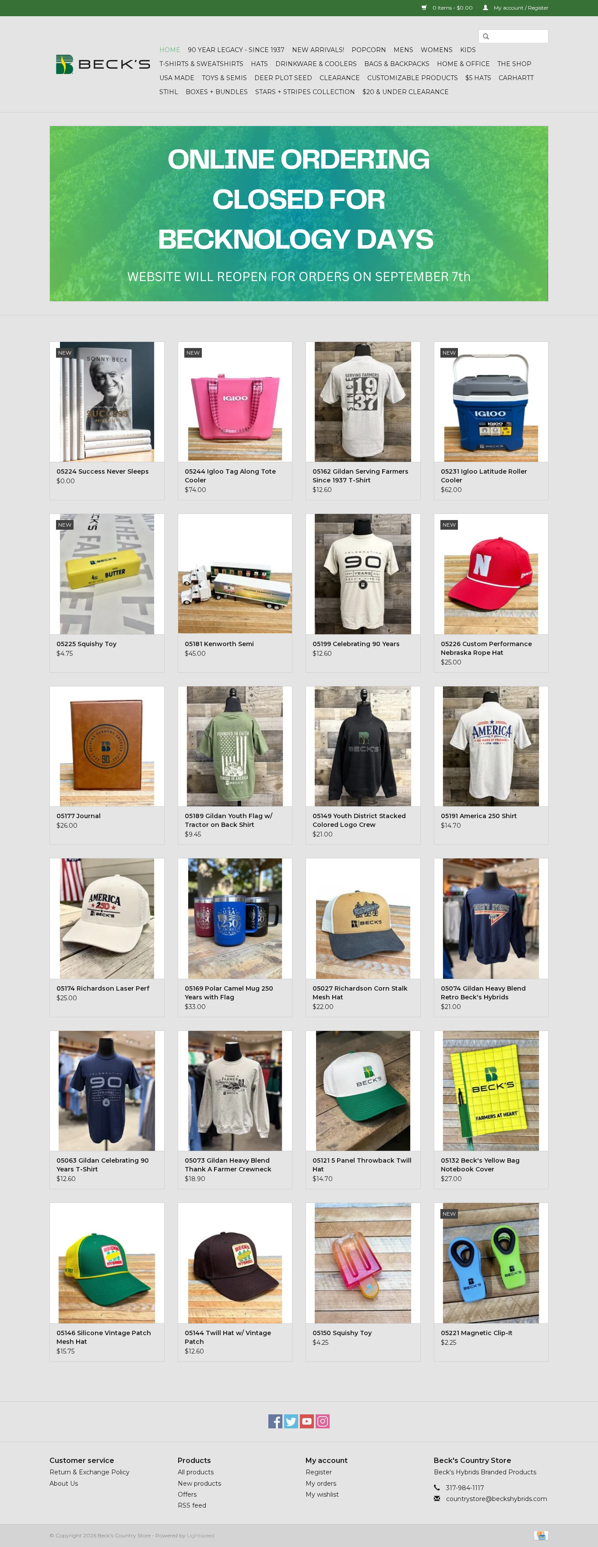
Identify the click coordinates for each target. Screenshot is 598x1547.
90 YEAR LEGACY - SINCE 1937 (236, 50)
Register (319, 1472)
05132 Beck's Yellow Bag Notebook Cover (480, 1165)
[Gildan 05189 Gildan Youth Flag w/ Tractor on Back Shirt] (235, 746)
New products (199, 1483)
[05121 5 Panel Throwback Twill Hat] (363, 1090)
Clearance (340, 78)
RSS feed (192, 1505)
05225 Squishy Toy (86, 644)
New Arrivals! (318, 50)
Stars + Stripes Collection (305, 92)
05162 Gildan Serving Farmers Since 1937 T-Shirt (360, 476)
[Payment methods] (540, 1535)
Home (169, 50)
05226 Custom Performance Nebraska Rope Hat (486, 648)
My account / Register (520, 7)
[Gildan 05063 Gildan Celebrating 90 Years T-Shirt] (107, 1090)
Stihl (168, 92)
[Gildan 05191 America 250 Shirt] (491, 746)
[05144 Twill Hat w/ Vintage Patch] (235, 1262)
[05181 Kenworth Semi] (235, 573)
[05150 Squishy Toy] (363, 1262)
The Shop (514, 64)
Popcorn (369, 50)
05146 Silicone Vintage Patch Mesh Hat (103, 1337)
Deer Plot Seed (283, 78)
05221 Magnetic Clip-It (477, 1333)
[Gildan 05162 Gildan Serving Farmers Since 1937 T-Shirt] (363, 401)
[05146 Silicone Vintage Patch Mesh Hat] (107, 1262)
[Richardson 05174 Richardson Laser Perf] (107, 918)
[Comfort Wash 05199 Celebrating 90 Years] (363, 573)
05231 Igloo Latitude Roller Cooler (484, 476)
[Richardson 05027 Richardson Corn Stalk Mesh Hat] (363, 918)
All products (196, 1472)
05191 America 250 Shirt (479, 816)
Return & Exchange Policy (89, 1472)
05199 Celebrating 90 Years (356, 644)
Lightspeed (201, 1535)
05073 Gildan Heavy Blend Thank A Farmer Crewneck (228, 1165)
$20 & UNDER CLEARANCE (405, 92)
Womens (437, 50)
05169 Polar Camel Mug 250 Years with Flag (229, 992)
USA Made (176, 78)
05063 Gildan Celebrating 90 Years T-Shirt (102, 1165)
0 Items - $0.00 (452, 7)
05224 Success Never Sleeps (102, 471)
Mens (403, 50)
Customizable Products (412, 78)
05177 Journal (78, 816)
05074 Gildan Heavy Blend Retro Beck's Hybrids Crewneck (483, 993)
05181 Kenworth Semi (219, 644)
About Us (63, 1483)
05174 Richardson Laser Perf (102, 988)
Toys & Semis (224, 78)
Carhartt (516, 78)
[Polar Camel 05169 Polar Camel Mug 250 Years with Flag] (235, 918)
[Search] (485, 36)
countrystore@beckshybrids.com (496, 1499)
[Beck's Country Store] (103, 64)
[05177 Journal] (107, 746)
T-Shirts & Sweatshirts (201, 64)
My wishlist (322, 1494)
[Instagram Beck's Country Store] (323, 1421)
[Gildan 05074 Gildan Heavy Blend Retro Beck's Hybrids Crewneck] (491, 918)
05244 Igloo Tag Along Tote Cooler (230, 476)
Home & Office (463, 64)
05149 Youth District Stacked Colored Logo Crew (359, 820)
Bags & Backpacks (396, 64)
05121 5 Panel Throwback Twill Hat (362, 1165)
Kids (468, 50)
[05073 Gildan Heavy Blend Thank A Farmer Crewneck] (235, 1090)
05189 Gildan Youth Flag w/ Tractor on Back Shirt (228, 820)
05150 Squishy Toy (342, 1333)
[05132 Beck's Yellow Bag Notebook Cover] (491, 1090)
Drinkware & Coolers (316, 64)
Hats (259, 64)
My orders (321, 1483)
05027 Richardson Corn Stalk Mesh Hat (360, 992)
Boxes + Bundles (217, 92)
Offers (187, 1494)
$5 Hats (478, 78)
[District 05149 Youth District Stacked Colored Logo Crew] (363, 746)
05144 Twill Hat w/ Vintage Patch (228, 1337)
